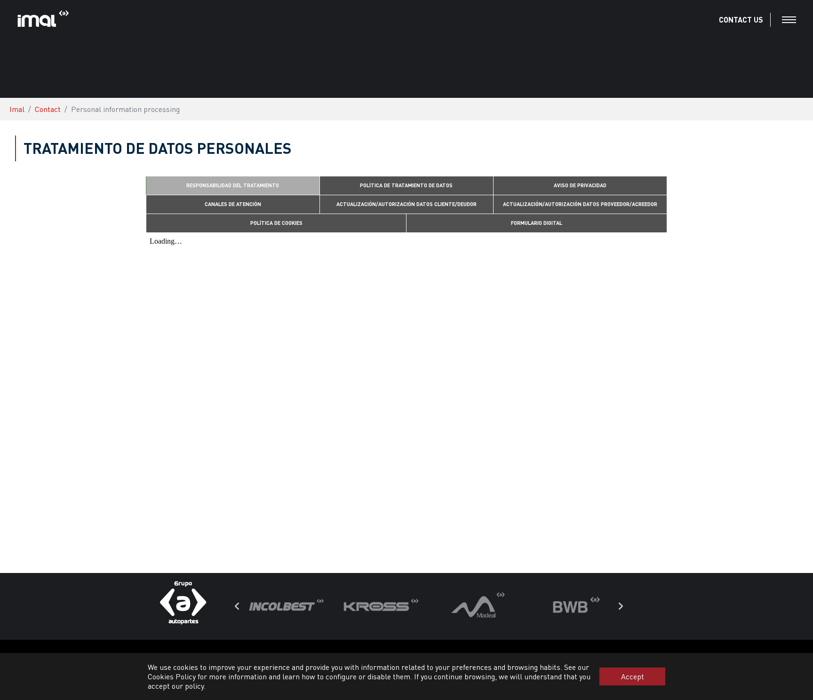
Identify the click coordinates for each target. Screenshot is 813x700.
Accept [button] (632, 676)
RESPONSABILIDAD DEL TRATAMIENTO (232, 185)
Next (620, 606)
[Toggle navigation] (789, 20)
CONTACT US (741, 19)
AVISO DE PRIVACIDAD (580, 185)
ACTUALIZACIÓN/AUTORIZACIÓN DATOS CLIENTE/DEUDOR (406, 203)
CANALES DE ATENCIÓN (233, 203)
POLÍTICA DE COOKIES (276, 222)
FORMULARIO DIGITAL (536, 222)
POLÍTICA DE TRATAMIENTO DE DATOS (406, 185)
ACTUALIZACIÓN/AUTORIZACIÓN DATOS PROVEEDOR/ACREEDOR (580, 203)
